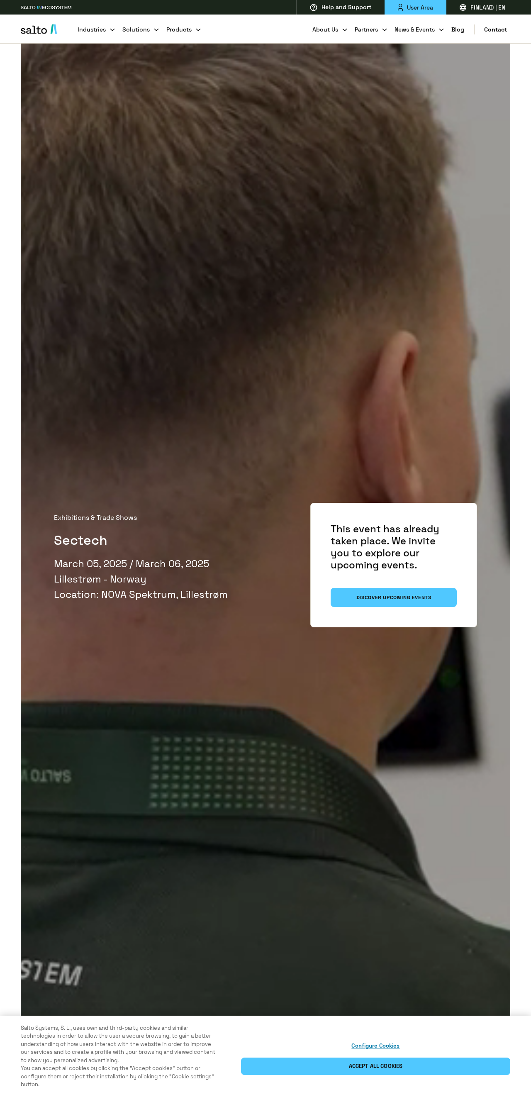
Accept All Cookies (375, 1066)
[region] (265, 1056)
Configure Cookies (375, 1045)
